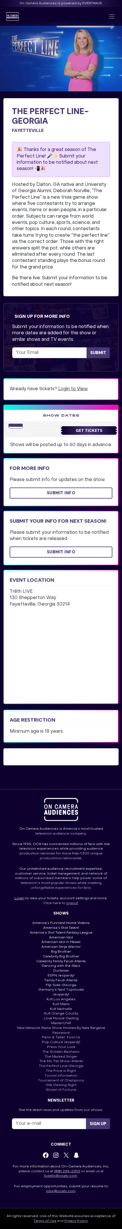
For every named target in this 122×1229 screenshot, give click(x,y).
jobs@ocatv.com (60, 1191)
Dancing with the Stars (61, 966)
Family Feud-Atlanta (61, 980)
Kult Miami (61, 1004)
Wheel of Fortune (61, 1090)
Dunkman (61, 970)
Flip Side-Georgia (61, 985)
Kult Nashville (61, 1009)
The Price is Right (61, 1071)
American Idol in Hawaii (61, 942)
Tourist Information (61, 1075)
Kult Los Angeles (61, 999)
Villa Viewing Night (61, 1085)
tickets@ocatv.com (60, 1176)
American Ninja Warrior (61, 947)
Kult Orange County (61, 1013)
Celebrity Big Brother (61, 956)
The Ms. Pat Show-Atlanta (61, 1061)
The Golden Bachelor (61, 1052)
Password (61, 1033)
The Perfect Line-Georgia (61, 1066)
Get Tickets (89, 430)
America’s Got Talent (61, 928)
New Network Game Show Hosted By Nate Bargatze (61, 1028)
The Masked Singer (61, 1056)
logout (72, 903)
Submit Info (61, 493)
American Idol (61, 937)
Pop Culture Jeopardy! (61, 1042)
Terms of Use (44, 1221)
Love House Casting (61, 1018)
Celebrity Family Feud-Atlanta (61, 961)
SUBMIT (98, 353)
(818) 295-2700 (67, 1171)
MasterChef (61, 1023)
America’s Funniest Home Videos (61, 923)
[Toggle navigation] (112, 16)
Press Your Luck (61, 1047)
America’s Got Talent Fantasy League (61, 932)
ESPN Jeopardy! (61, 975)
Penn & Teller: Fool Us (61, 1037)
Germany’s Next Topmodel (61, 989)
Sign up (98, 1124)
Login (19, 898)
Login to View (73, 389)
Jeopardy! (61, 994)
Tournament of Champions (61, 1080)
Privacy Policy (76, 1221)
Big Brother (61, 951)
